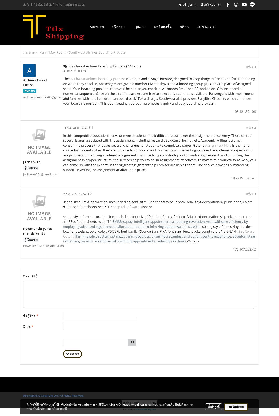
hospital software (126, 207)
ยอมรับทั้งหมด (236, 407)
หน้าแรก (97, 27)
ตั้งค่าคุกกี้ (214, 407)
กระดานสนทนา (34, 52)
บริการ (117, 27)
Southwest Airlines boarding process (97, 79)
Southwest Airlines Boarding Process (97, 52)
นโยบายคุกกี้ (59, 409)
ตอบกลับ (74, 354)
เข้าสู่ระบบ (189, 5)
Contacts (206, 27)
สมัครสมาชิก (212, 5)
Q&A (138, 27)
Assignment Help (218, 145)
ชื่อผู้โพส (30, 315)
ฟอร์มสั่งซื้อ (163, 27)
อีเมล (28, 326)
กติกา (184, 27)
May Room (57, 52)
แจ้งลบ (251, 67)
